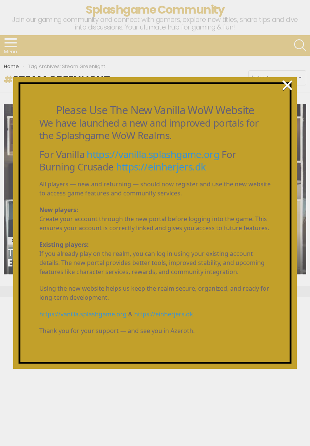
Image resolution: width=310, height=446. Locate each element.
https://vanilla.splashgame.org (153, 154)
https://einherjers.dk (161, 166)
